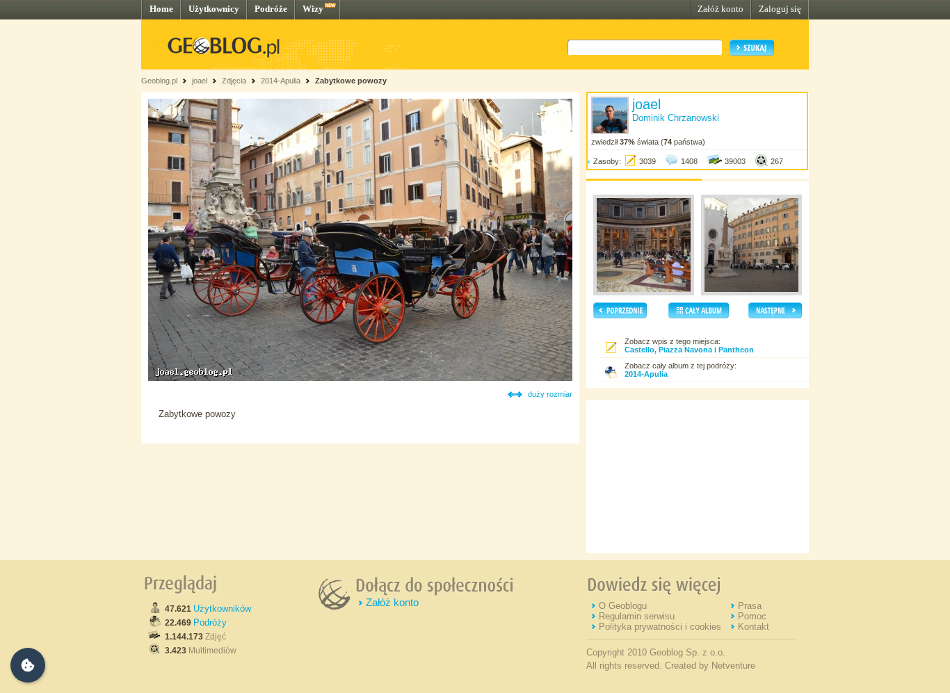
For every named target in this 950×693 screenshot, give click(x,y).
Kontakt (753, 626)
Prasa (750, 606)
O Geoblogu (623, 606)
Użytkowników (222, 608)
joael (199, 80)
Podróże (271, 8)
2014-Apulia (280, 80)
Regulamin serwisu (637, 616)
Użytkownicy (213, 8)
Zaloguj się (780, 8)
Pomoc (752, 616)
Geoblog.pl (159, 80)
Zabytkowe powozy (351, 80)
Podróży (210, 622)
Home (161, 8)
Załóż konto (720, 8)
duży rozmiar (550, 394)
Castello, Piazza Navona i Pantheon (689, 349)
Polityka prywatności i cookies (660, 626)
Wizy (313, 8)
